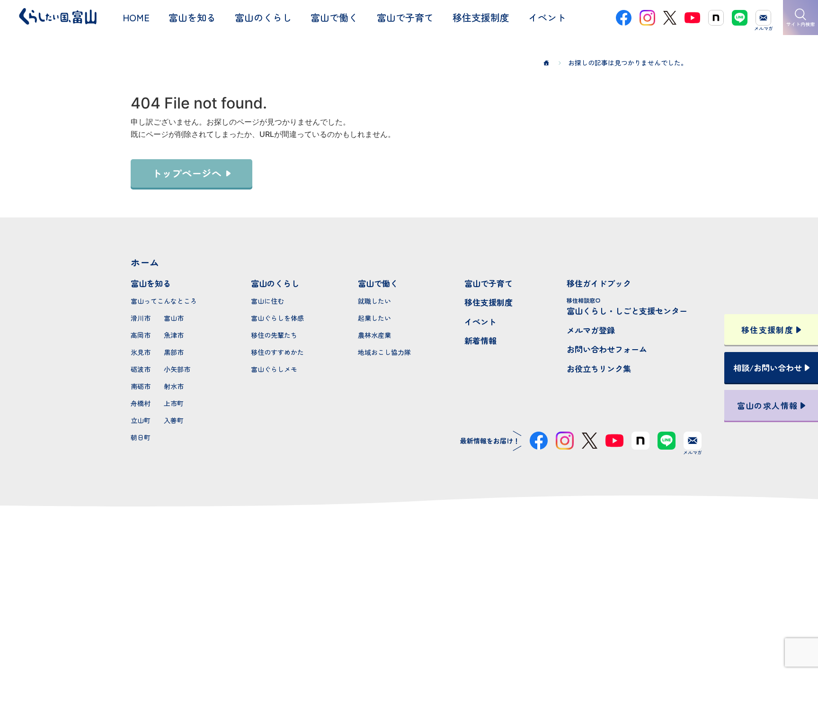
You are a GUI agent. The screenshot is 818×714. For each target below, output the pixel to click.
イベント (480, 321)
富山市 (174, 318)
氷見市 (141, 352)
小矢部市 (177, 369)
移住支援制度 (488, 302)
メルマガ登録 (591, 330)
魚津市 (174, 335)
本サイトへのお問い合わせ (409, 611)
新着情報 (480, 340)
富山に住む (267, 301)
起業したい (374, 318)
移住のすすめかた (277, 352)
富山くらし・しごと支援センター (627, 306)
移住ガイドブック (599, 283)
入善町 (174, 420)
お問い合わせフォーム (607, 349)
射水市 (174, 386)
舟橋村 (141, 403)
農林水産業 (374, 335)
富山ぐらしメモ (274, 369)
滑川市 (141, 318)
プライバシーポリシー (409, 672)
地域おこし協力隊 (384, 352)
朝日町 (141, 437)
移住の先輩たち (274, 335)
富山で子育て (488, 283)
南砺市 (141, 386)
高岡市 (141, 335)
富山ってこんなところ (164, 301)
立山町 (141, 420)
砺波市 (141, 369)
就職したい (374, 301)
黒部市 (174, 352)
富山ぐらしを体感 (277, 318)
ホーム (145, 262)
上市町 (174, 403)
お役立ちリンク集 (599, 368)
